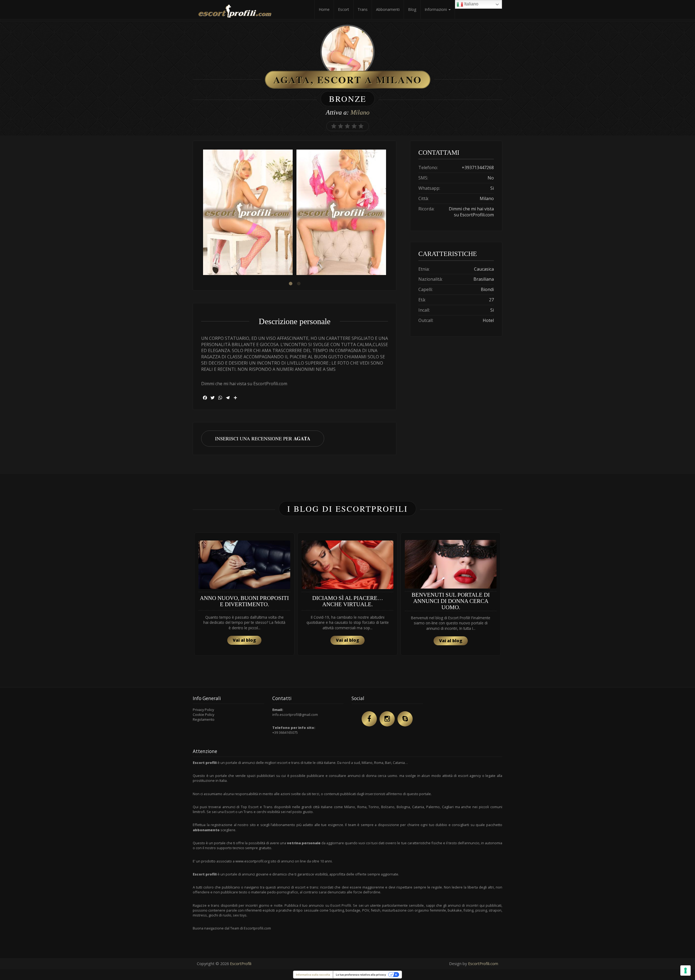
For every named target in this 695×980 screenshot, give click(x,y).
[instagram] (387, 718)
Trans (363, 9)
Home (324, 9)
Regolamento (203, 719)
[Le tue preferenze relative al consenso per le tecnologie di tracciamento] (685, 970)
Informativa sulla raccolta (313, 974)
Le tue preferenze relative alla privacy (361, 974)
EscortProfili (240, 963)
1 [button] (290, 283)
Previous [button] (201, 213)
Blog (412, 9)
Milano (359, 112)
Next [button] (388, 213)
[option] (248, 213)
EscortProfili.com (483, 963)
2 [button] (298, 283)
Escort (343, 9)
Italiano (470, 4)
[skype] (405, 718)
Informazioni (436, 9)
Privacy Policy (203, 709)
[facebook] (369, 718)
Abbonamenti (388, 9)
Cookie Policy (203, 714)
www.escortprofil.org (252, 861)
